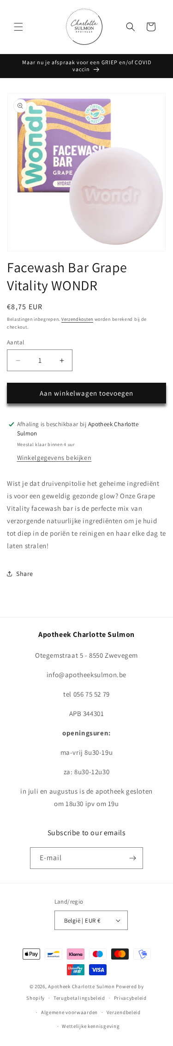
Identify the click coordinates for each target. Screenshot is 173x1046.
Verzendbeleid (124, 1012)
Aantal (15, 342)
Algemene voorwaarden (69, 1012)
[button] (18, 27)
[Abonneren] (132, 858)
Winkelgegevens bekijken (54, 457)
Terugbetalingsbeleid (79, 998)
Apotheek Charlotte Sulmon (81, 986)
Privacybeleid (130, 998)
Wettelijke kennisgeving (90, 1026)
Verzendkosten (77, 319)
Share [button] (24, 573)
